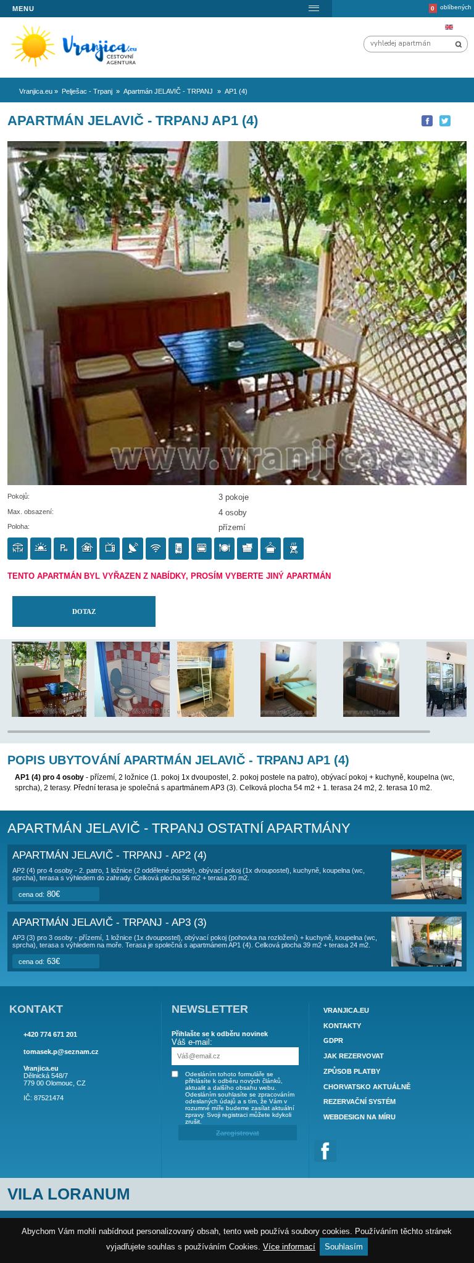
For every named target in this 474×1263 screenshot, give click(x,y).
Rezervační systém (359, 1101)
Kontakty (342, 1025)
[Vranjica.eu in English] (448, 27)
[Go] (458, 44)
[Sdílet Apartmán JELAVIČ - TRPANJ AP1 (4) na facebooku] (427, 121)
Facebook (325, 1151)
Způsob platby (351, 1071)
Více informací (289, 1246)
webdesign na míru (359, 1117)
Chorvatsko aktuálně (366, 1086)
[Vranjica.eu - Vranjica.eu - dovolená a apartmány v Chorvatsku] (78, 67)
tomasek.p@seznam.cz (61, 1051)
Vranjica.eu (346, 1010)
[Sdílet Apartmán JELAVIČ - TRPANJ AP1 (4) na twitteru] (445, 121)
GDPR (333, 1041)
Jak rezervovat (353, 1056)
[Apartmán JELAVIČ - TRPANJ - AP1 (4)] (62, 714)
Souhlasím (344, 1246)
